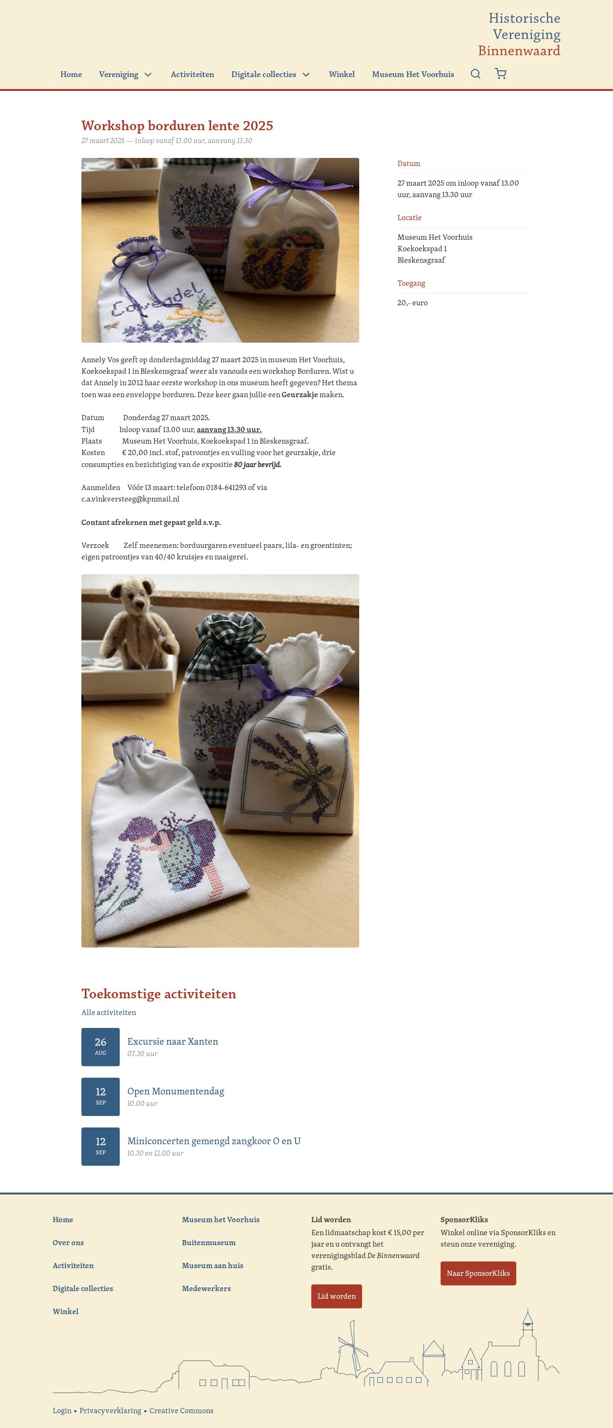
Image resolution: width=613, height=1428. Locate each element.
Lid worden (337, 1296)
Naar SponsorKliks (478, 1273)
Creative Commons (181, 1410)
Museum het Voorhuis (221, 1219)
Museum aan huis (212, 1265)
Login (62, 1410)
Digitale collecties (263, 74)
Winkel (342, 74)
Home (71, 74)
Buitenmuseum (209, 1242)
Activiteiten (192, 74)
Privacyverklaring (110, 1410)
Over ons (68, 1242)
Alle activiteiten (108, 1012)
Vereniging (118, 74)
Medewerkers (206, 1288)
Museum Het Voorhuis (413, 74)
